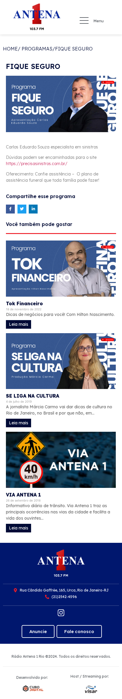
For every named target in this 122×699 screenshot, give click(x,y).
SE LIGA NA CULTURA (32, 396)
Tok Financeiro (24, 303)
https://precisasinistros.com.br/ (37, 163)
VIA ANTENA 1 (23, 495)
